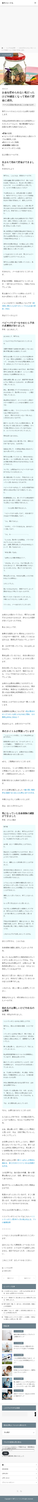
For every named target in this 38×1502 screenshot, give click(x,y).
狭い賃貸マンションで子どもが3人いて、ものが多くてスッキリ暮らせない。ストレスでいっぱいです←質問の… (24, 1384)
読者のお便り (7, 1271)
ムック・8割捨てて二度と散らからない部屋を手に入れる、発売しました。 (20, 1299)
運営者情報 (5, 1469)
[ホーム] (19, 1464)
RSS (20, 1490)
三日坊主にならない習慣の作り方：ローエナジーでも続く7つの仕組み (24, 1347)
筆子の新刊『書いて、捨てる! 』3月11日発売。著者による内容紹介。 (19, 1305)
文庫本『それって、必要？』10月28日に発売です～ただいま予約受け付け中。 (19, 1311)
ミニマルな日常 (6, 55)
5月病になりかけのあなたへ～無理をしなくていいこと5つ (24, 1371)
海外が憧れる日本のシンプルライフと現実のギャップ (24, 1335)
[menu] (35, 3)
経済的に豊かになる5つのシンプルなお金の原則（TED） (19, 306)
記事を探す (5, 1473)
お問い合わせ (5, 1478)
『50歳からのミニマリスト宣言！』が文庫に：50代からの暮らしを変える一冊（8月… (19, 1318)
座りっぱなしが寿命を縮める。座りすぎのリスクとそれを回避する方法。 (18, 1163)
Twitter (17, 1490)
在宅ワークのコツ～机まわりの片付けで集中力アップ (24, 1395)
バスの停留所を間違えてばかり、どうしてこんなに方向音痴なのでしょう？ (24, 1360)
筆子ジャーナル (7, 3)
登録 (5, 1453)
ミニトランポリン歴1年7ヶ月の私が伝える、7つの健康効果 (19, 1219)
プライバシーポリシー (8, 1482)
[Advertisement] (19, 26)
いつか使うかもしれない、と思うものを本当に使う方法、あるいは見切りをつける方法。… (19, 1292)
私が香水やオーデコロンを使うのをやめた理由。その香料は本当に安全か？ (18, 714)
